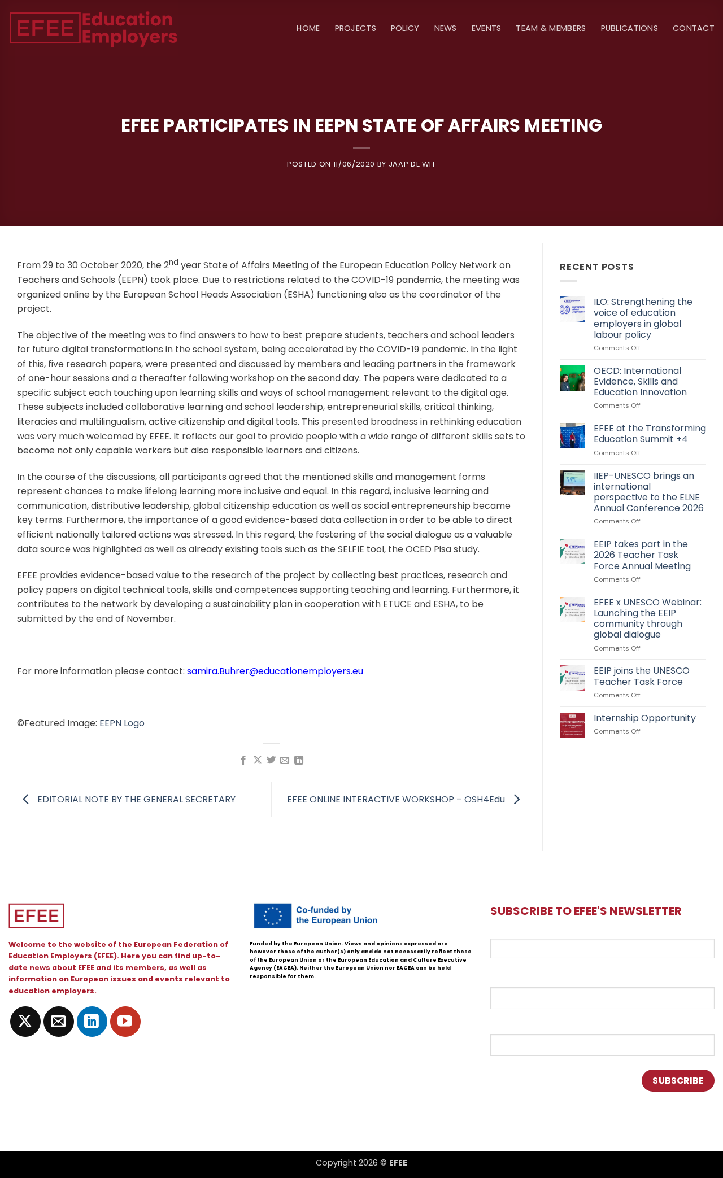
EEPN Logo (122, 723)
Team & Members (551, 28)
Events (487, 28)
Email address (520, 931)
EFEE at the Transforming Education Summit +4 (650, 433)
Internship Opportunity (645, 718)
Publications (629, 28)
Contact (694, 28)
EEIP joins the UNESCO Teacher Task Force (642, 676)
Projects (355, 28)
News (445, 28)
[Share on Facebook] (243, 761)
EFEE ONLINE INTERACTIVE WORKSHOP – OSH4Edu (397, 798)
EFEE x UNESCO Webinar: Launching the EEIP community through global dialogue (648, 618)
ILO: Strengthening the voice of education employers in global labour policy (643, 318)
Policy (405, 28)
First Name (513, 977)
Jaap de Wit (412, 164)
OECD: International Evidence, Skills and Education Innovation (640, 381)
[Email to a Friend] (284, 761)
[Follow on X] (25, 1021)
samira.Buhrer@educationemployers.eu (275, 671)
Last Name (513, 1023)
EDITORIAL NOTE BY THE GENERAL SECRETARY (135, 798)
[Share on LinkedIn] (298, 761)
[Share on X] (257, 761)
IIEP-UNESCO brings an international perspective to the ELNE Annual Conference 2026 (649, 492)
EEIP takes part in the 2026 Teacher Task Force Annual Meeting (642, 555)
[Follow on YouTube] (125, 1021)
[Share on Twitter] (271, 761)
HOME (308, 28)
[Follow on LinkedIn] (92, 1021)
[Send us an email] (58, 1021)
